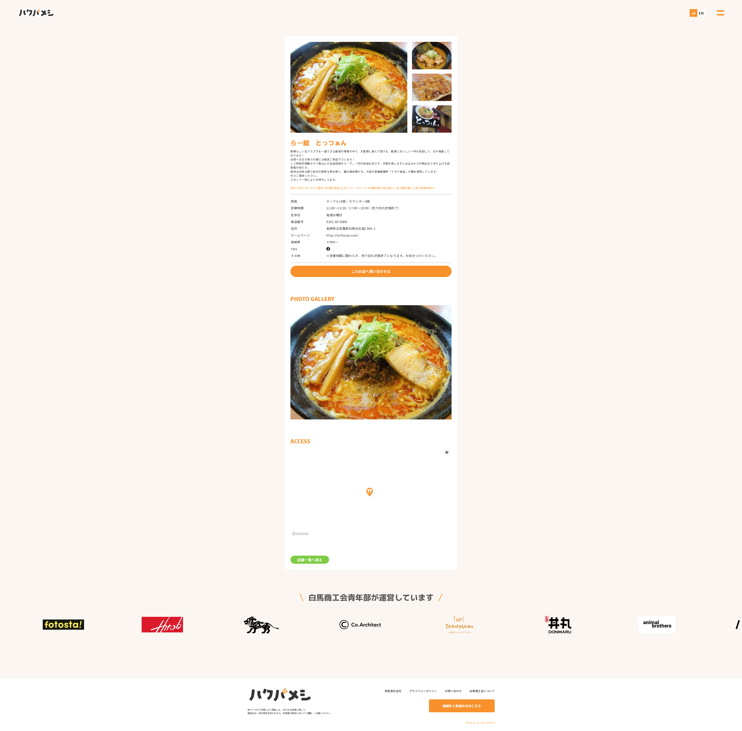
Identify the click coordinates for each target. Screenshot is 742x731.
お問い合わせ (453, 691)
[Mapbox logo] (300, 534)
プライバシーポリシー (423, 691)
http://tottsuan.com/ (342, 235)
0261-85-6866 (336, 222)
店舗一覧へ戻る (309, 559)
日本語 (693, 10)
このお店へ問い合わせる (371, 271)
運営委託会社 (393, 691)
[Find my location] (447, 452)
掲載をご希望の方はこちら (462, 705)
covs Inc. (472, 723)
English (701, 10)
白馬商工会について (482, 691)
